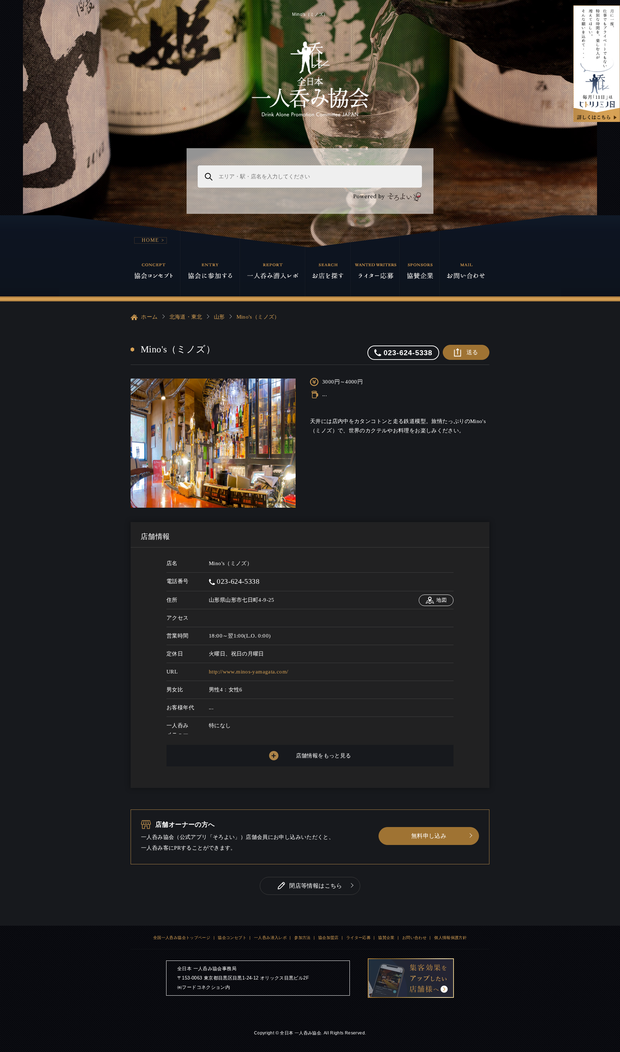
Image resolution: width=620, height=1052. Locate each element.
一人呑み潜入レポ (270, 937)
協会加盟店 (328, 937)
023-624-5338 (237, 581)
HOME (150, 240)
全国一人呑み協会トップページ (181, 937)
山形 (219, 317)
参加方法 (302, 937)
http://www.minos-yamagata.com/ (248, 672)
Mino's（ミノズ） (258, 317)
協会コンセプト (232, 937)
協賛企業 (386, 937)
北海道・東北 (185, 317)
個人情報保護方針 (450, 937)
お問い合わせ (414, 937)
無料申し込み (428, 836)
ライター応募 (358, 937)
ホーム (149, 317)
